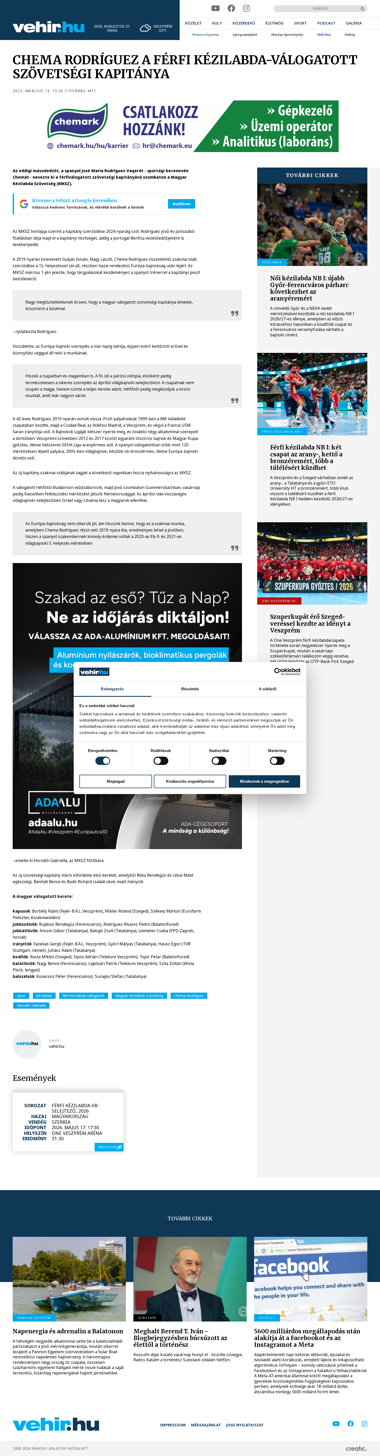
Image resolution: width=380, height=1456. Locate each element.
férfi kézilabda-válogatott (83, 995)
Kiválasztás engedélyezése (190, 781)
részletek (107, 1147)
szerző (54, 1040)
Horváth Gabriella (31, 1005)
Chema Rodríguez (189, 995)
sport (21, 995)
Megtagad (116, 781)
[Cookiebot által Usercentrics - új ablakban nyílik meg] (278, 672)
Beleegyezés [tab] (112, 689)
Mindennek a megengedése (264, 781)
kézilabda (44, 995)
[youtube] (215, 8)
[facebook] (231, 8)
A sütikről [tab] (267, 689)
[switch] (161, 761)
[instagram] (246, 8)
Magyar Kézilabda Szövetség (139, 995)
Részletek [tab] (190, 689)
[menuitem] (193, 23)
